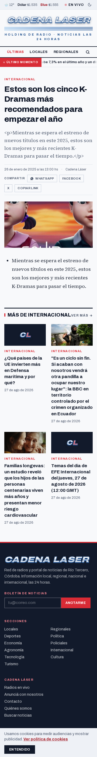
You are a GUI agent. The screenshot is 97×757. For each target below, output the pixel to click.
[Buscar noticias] (88, 52)
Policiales (59, 643)
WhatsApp (44, 178)
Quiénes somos (18, 708)
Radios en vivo (17, 688)
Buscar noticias (18, 715)
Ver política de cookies (45, 739)
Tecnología (14, 657)
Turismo (11, 664)
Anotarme (75, 603)
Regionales (66, 52)
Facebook (71, 178)
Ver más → (82, 315)
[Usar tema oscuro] (89, 5)
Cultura (57, 657)
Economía (13, 643)
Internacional (20, 79)
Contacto (13, 701)
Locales (38, 52)
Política (57, 636)
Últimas (15, 52)
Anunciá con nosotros (23, 695)
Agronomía (13, 650)
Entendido (19, 749)
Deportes (12, 636)
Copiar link (28, 188)
